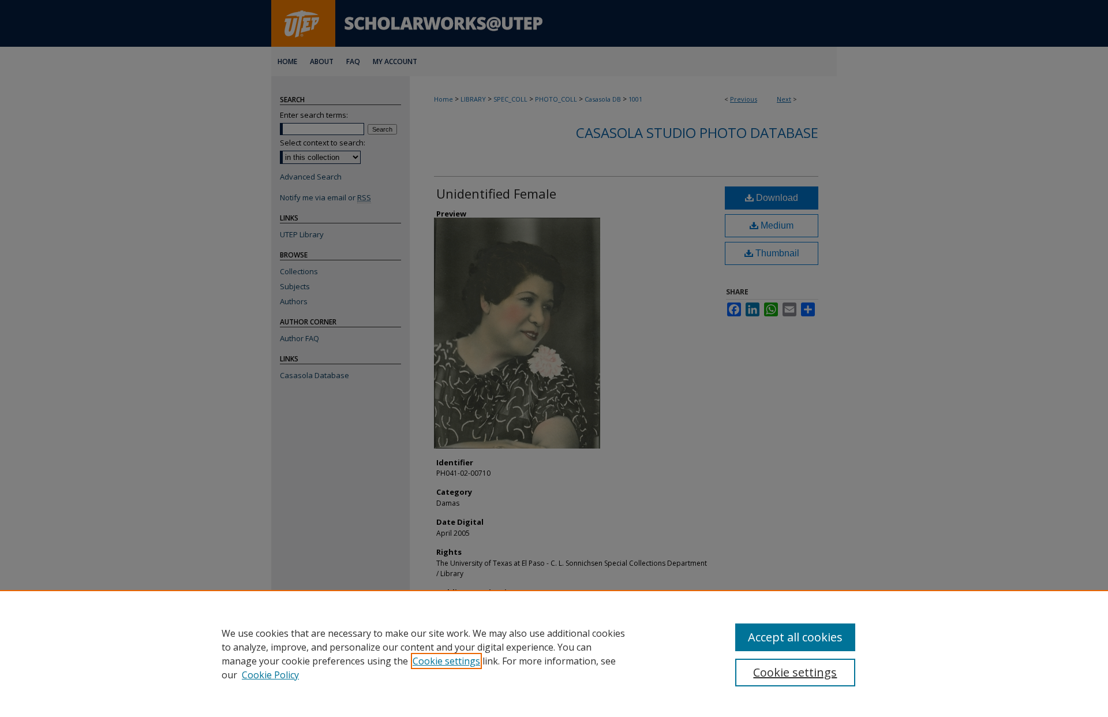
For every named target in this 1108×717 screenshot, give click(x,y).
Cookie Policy (270, 675)
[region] (554, 653)
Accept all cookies (795, 637)
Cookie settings (446, 661)
